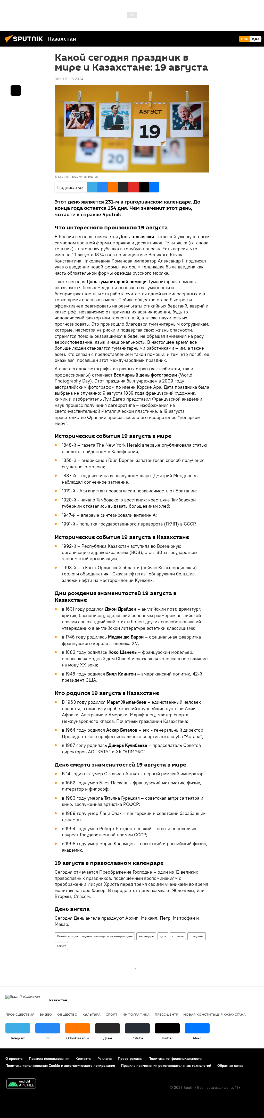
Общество (67, 1014)
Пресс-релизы (130, 1058)
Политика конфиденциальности (175, 1058)
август (61, 946)
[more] (16, 90)
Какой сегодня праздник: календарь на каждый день (95, 936)
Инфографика (136, 1014)
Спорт (111, 1014)
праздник (196, 936)
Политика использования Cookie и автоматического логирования (60, 1065)
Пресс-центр (166, 1014)
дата (163, 936)
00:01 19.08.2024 (69, 79)
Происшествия (20, 1014)
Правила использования (49, 1058)
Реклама (104, 1058)
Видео (46, 1014)
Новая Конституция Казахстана (214, 1014)
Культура (91, 1014)
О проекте (14, 1058)
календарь (146, 936)
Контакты (83, 1058)
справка (178, 936)
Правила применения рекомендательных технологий (166, 1065)
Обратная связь (230, 1065)
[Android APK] (21, 1084)
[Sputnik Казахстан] (25, 43)
